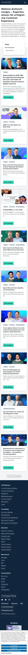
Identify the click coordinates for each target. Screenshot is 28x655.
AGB (21, 603)
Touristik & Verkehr (6, 544)
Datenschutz (4, 603)
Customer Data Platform (7, 491)
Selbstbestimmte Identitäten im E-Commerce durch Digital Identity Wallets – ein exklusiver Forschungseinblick (14, 451)
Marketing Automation (7, 496)
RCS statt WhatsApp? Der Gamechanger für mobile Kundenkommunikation (11, 372)
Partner (3, 581)
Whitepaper (4, 557)
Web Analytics (5, 502)
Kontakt (3, 579)
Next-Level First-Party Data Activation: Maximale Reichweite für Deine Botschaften (13, 167)
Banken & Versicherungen (7, 533)
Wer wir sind (4, 576)
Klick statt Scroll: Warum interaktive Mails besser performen (13, 249)
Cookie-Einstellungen (7, 607)
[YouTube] (2, 599)
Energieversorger (5, 536)
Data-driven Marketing (7, 512)
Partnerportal (4, 584)
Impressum (14, 603)
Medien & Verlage (5, 539)
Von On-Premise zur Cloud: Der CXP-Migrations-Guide (13, 413)
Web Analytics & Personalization (9, 523)
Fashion (3, 541)
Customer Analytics (6, 499)
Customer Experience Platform (9, 488)
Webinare (3, 565)
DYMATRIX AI (4, 493)
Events (3, 560)
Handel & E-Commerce (7, 531)
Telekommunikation (6, 549)
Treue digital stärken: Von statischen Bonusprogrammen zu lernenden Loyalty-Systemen (14, 330)
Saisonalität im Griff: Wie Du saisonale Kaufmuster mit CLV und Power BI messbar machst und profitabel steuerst (14, 79)
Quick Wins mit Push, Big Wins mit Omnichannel (13, 289)
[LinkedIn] (6, 599)
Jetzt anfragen (8, 97)
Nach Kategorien (9, 47)
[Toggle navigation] (25, 2)
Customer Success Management (9, 517)
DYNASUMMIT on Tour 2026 (12, 210)
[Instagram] (9, 599)
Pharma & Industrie (6, 547)
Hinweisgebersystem (7, 610)
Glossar (3, 568)
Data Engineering (5, 515)
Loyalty (3, 504)
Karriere (3, 587)
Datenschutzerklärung (6, 653)
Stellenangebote (5, 589)
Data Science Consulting (7, 520)
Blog (2, 563)
